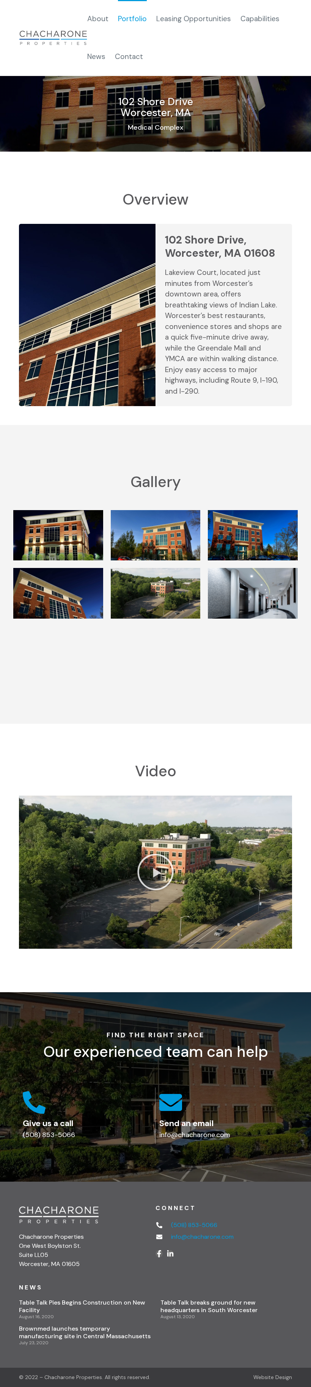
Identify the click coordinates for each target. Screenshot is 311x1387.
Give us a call (48, 1123)
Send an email (186, 1123)
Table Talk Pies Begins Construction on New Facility (82, 1306)
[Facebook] (159, 1253)
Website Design (272, 1377)
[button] (155, 872)
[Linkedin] (170, 1253)
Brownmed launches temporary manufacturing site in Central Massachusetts (85, 1332)
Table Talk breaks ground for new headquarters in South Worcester (209, 1306)
